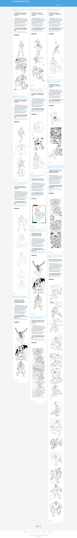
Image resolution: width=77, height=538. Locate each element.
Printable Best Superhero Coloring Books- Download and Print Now (55, 85)
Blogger (47, 535)
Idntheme (40, 536)
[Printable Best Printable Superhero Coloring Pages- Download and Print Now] (21, 297)
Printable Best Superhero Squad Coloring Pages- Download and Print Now (38, 321)
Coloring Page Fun (38, 535)
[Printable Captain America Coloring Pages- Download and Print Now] (21, 183)
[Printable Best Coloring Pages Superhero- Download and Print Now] (38, 90)
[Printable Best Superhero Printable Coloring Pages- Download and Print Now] (38, 230)
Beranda (58, 4)
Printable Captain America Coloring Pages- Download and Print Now (20, 187)
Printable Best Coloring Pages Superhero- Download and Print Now (37, 94)
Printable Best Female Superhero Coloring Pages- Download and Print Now (21, 101)
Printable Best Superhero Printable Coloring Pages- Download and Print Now (36, 234)
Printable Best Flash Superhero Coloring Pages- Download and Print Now (20, 14)
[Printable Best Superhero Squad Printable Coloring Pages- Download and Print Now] (56, 167)
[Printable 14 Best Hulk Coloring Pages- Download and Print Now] (56, 256)
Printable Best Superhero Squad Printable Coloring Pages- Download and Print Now (55, 171)
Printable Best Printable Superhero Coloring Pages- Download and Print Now (19, 301)
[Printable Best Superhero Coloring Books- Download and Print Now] (56, 81)
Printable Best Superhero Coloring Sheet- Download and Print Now (37, 14)
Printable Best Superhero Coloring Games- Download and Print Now (55, 14)
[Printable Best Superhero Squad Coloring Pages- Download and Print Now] (38, 317)
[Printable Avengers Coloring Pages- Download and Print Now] (38, 175)
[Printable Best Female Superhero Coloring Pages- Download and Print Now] (21, 96)
